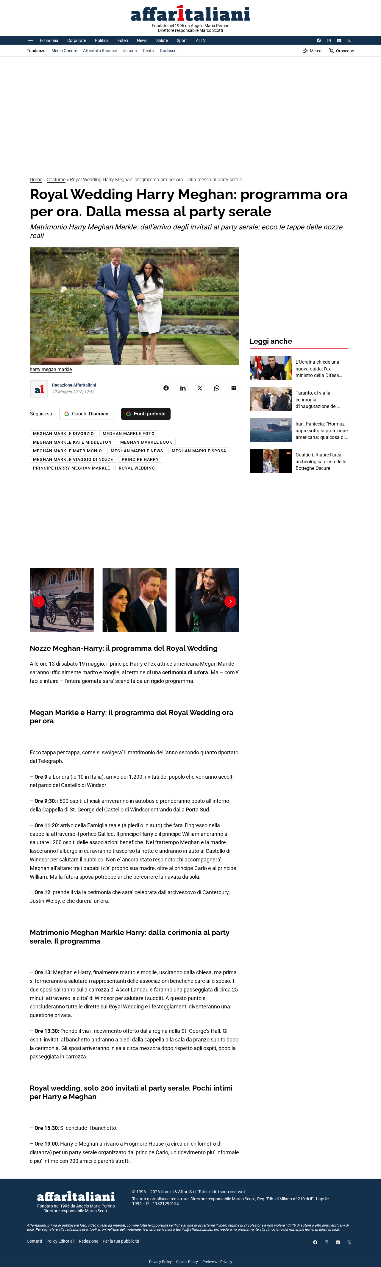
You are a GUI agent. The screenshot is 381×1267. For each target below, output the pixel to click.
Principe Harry (140, 459)
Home (36, 179)
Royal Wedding (137, 468)
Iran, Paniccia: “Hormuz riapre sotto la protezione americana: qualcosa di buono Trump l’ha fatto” (322, 431)
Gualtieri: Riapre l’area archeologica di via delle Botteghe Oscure (321, 461)
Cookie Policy (187, 1262)
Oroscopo (345, 51)
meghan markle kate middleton (72, 442)
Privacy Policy (160, 1262)
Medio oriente (64, 50)
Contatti (34, 1241)
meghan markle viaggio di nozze (73, 459)
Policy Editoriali (60, 1241)
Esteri (123, 40)
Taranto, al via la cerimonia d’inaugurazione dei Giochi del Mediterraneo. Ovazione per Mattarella (321, 400)
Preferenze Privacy (217, 1262)
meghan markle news (137, 450)
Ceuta (148, 50)
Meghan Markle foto (129, 433)
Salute (162, 40)
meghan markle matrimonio (67, 450)
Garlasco (168, 50)
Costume (56, 179)
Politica (102, 40)
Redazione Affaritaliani (74, 385)
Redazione (88, 1241)
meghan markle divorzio (63, 433)
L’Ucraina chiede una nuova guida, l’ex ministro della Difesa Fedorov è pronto (317, 369)
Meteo (315, 51)
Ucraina (130, 50)
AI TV (201, 40)
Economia (49, 40)
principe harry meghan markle (71, 468)
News (142, 40)
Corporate (76, 40)
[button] (230, 602)
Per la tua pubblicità (121, 1241)
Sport (182, 40)
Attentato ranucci (100, 50)
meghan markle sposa (199, 450)
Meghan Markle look (146, 442)
